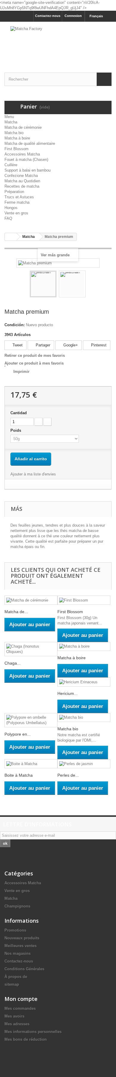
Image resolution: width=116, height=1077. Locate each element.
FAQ (8, 218)
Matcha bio (13, 133)
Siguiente (91, 285)
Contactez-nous (47, 16)
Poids (16, 430)
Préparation (14, 191)
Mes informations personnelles (33, 1031)
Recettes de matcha (21, 186)
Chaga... (12, 663)
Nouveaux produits (21, 938)
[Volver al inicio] (10, 237)
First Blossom (16, 149)
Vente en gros (16, 213)
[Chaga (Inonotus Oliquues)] (30, 649)
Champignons (17, 906)
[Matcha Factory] (58, 42)
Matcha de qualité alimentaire (29, 143)
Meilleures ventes (20, 945)
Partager (42, 345)
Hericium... (67, 693)
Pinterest (98, 345)
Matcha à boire (17, 138)
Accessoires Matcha (22, 154)
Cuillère (10, 165)
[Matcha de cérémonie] (30, 600)
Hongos (11, 207)
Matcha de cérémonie (23, 127)
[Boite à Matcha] (30, 763)
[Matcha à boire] (83, 646)
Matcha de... (16, 611)
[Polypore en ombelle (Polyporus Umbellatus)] (30, 720)
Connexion (73, 16)
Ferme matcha (16, 202)
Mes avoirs (14, 1016)
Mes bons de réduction (25, 1039)
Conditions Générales (24, 969)
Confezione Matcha (21, 175)
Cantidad (18, 413)
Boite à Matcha (18, 775)
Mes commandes (20, 1008)
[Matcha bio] (83, 717)
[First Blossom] (83, 600)
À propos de (15, 976)
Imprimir (21, 371)
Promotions (15, 930)
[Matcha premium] (43, 284)
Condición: (14, 325)
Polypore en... (17, 734)
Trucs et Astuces (19, 197)
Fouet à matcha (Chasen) (26, 159)
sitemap (11, 984)
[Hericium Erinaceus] (83, 682)
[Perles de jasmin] (83, 763)
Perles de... (68, 775)
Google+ (70, 345)
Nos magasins (17, 953)
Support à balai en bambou (27, 170)
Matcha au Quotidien (22, 181)
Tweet (17, 345)
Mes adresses (16, 1024)
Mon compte (20, 998)
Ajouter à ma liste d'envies (33, 474)
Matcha (10, 122)
